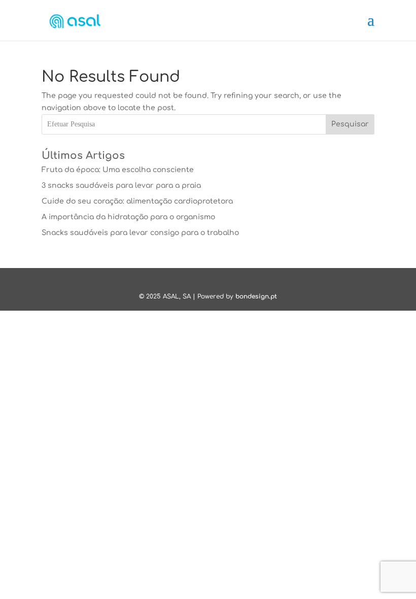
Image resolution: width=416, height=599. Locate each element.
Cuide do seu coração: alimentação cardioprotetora (137, 201)
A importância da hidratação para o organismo (128, 217)
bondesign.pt (256, 296)
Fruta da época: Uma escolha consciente (118, 170)
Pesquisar (350, 124)
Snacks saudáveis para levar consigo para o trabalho (140, 233)
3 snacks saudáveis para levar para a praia (121, 185)
